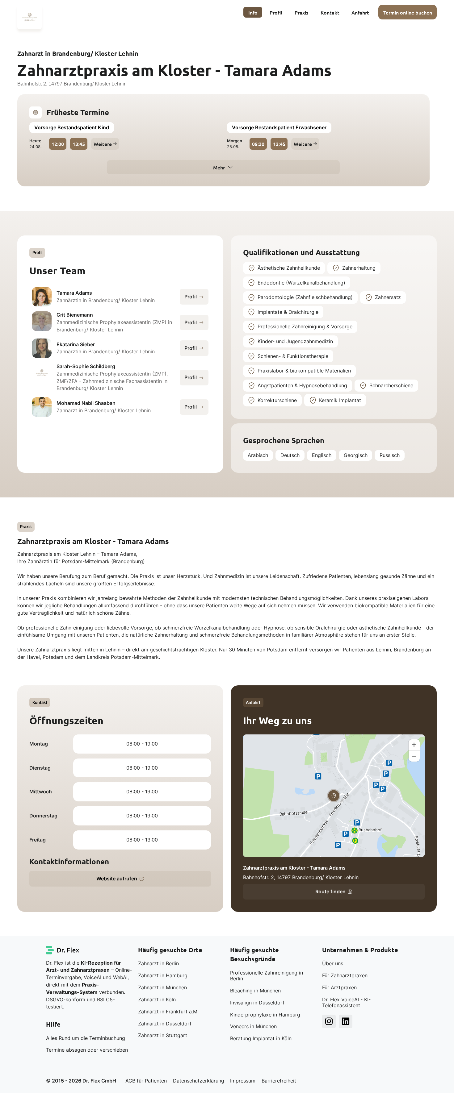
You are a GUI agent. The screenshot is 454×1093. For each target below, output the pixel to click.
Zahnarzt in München (162, 988)
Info (253, 12)
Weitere (103, 143)
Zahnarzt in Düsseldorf (164, 1024)
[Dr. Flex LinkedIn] (345, 1021)
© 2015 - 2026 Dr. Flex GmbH (81, 1081)
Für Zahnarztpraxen (345, 976)
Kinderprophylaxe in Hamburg (265, 1015)
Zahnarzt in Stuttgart (162, 1035)
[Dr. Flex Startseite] (63, 950)
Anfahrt (360, 12)
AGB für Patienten (146, 1081)
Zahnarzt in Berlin (158, 963)
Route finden (330, 892)
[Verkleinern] (414, 756)
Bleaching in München (255, 991)
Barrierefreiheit (279, 1081)
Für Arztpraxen (339, 988)
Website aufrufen (116, 879)
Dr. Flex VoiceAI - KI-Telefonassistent (346, 1002)
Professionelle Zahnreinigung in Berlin (266, 976)
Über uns (332, 963)
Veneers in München (253, 1026)
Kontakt (330, 12)
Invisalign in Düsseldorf (257, 1003)
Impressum (242, 1081)
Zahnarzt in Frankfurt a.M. (168, 1012)
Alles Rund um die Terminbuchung (85, 1038)
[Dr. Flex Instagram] (329, 1021)
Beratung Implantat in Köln (261, 1038)
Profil (276, 12)
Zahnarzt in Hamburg (162, 976)
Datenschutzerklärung (198, 1081)
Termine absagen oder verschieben (87, 1050)
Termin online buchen (407, 12)
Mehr (219, 167)
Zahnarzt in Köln (157, 1000)
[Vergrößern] (414, 744)
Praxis (301, 12)
